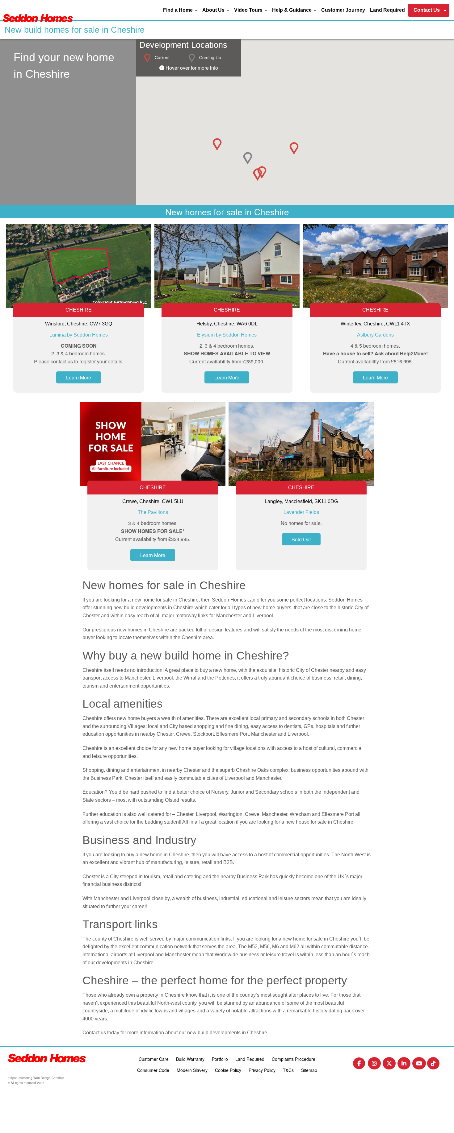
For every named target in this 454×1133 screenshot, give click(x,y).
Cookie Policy (228, 1070)
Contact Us (427, 10)
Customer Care (154, 1059)
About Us (213, 10)
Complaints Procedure (293, 1059)
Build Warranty (190, 1059)
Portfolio (220, 1059)
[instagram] (374, 1064)
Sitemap (309, 1070)
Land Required (387, 10)
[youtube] (419, 1064)
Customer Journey (343, 10)
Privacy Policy (262, 1070)
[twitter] (389, 1064)
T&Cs (288, 1070)
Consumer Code (153, 1070)
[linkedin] (403, 1064)
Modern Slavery (192, 1070)
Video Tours (248, 10)
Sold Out (301, 539)
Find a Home (178, 10)
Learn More (78, 377)
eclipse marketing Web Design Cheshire (36, 1078)
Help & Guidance (292, 10)
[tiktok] (433, 1064)
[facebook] (359, 1064)
